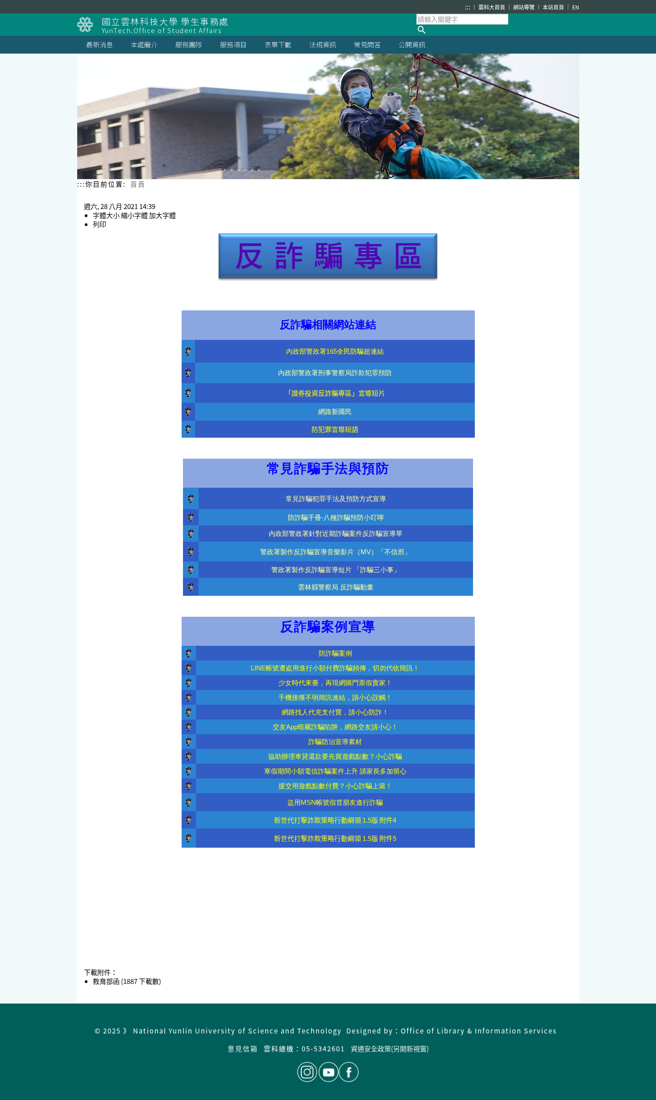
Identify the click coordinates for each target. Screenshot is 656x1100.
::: (467, 6)
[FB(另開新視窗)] (349, 1072)
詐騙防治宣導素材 (335, 741)
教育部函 (106, 981)
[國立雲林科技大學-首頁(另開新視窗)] (89, 24)
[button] (497, 30)
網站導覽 (524, 7)
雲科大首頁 (492, 7)
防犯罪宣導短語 (334, 429)
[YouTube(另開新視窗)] (329, 1072)
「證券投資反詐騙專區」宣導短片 (335, 392)
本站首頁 (554, 7)
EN (575, 7)
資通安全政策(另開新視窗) (390, 1048)
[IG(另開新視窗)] (307, 1072)
